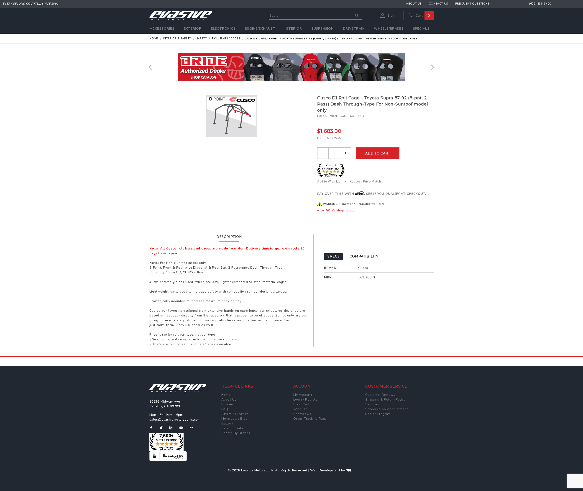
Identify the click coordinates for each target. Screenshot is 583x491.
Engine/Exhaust (260, 28)
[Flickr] (193, 429)
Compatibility (364, 256)
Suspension (322, 28)
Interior (293, 28)
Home (225, 395)
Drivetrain (354, 28)
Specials (421, 28)
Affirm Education (234, 414)
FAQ (224, 409)
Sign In (392, 15)
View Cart (301, 404)
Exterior (193, 28)
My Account (302, 395)
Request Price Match (365, 181)
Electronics (223, 28)
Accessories (162, 28)
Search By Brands (235, 433)
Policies (227, 404)
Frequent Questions (472, 3)
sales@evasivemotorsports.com (174, 419)
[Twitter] (162, 429)
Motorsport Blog (234, 418)
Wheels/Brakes (388, 28)
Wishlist (300, 409)
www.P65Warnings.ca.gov (336, 210)
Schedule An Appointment (386, 409)
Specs (333, 256)
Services (372, 404)
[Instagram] (172, 429)
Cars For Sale (232, 428)
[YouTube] (183, 429)
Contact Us (438, 3)
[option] (291, 67)
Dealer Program (378, 414)
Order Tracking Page (310, 418)
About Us (414, 3)
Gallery (227, 423)
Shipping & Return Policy (385, 399)
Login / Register (306, 399)
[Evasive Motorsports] (180, 15)
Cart (422, 15)
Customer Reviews (380, 395)
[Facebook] (152, 429)
